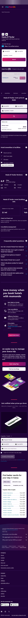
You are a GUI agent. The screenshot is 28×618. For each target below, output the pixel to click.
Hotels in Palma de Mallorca (10, 499)
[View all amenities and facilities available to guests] (26, 147)
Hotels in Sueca (14, 547)
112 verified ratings (13, 46)
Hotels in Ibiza (6, 497)
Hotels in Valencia (7, 504)
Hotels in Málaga (7, 501)
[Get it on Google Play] (5, 604)
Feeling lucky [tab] (7, 485)
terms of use (20, 459)
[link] (14, 335)
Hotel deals (4, 546)
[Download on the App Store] (14, 604)
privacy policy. (4, 461)
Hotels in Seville (7, 508)
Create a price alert (12, 326)
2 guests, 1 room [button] (7, 55)
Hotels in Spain (21, 546)
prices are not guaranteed (12, 529)
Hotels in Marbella (7, 510)
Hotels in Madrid (7, 495)
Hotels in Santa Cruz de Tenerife (11, 514)
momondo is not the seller (9, 534)
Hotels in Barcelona (8, 493)
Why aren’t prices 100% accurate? (12, 540)
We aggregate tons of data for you (12, 537)
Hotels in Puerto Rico (8, 506)
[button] (2, 7)
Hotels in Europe (12, 546)
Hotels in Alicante (7, 512)
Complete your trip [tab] (18, 485)
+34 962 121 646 (6, 44)
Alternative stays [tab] (16, 481)
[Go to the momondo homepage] (10, 7)
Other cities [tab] (7, 481)
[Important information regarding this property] (26, 201)
